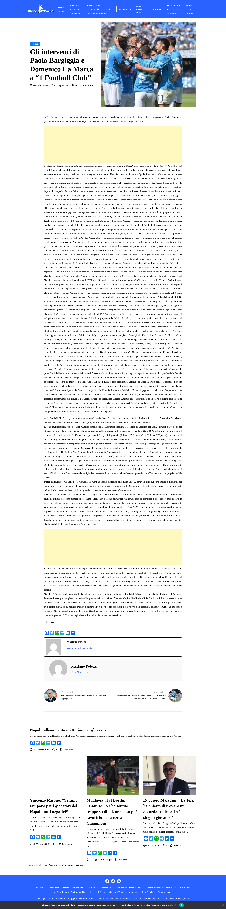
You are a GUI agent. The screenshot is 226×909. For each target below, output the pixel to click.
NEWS (35, 44)
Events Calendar (153, 887)
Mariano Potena (40, 85)
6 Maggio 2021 (97, 859)
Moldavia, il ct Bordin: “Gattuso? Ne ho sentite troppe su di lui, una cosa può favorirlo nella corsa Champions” (112, 811)
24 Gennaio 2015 (41, 749)
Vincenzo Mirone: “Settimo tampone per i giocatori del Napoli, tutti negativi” (54, 806)
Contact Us (105, 887)
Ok (182, 905)
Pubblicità (132, 892)
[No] (222, 905)
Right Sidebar (147, 892)
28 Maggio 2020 (40, 844)
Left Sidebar (170, 887)
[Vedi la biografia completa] (93, 648)
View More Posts (79, 672)
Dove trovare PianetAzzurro (128, 887)
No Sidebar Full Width (113, 892)
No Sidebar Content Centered (85, 892)
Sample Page (164, 892)
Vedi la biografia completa (79, 648)
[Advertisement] (113, 144)
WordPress (170, 898)
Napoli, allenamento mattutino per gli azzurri (69, 730)
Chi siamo (92, 887)
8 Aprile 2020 (153, 845)
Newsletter (185, 887)
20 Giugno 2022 (61, 85)
